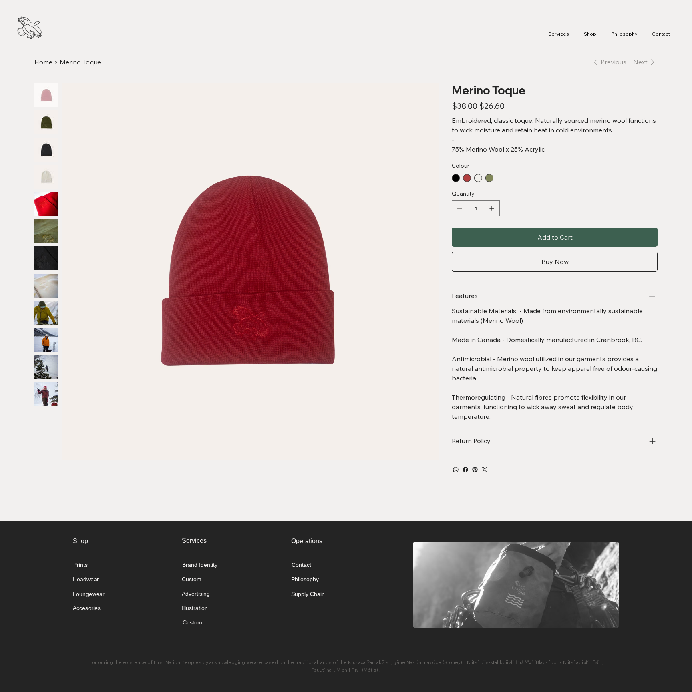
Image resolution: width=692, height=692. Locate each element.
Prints (80, 565)
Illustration (195, 608)
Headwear (86, 579)
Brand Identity (199, 565)
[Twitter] (485, 470)
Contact (301, 565)
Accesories (87, 608)
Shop (80, 541)
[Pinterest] (475, 470)
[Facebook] (465, 470)
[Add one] (492, 208)
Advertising (196, 593)
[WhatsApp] (456, 470)
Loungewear (89, 594)
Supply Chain (308, 594)
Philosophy (305, 579)
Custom (191, 579)
